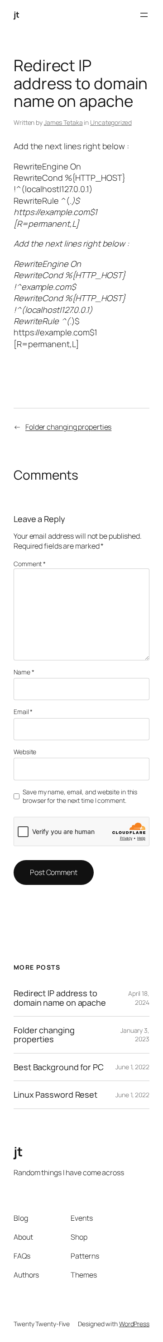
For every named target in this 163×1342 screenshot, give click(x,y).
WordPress (134, 1323)
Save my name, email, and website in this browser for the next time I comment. (80, 796)
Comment (30, 563)
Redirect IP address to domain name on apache (60, 998)
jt (16, 14)
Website (25, 751)
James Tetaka (63, 122)
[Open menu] (144, 14)
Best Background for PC (59, 1067)
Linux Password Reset (55, 1094)
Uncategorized (111, 122)
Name (24, 672)
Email (23, 711)
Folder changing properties (68, 427)
